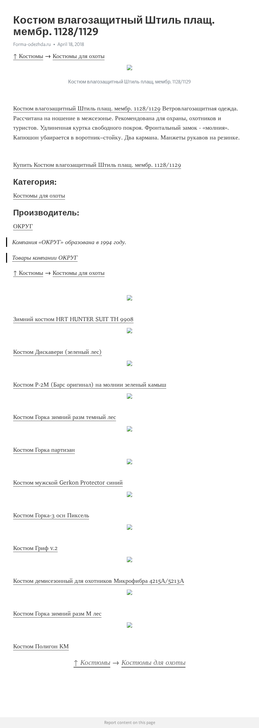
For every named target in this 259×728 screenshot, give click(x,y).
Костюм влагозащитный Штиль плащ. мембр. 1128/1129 (87, 108)
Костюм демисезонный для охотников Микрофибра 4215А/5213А (98, 580)
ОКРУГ (23, 226)
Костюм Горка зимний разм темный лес (64, 417)
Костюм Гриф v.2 (35, 548)
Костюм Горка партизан (44, 449)
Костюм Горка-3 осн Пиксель (51, 515)
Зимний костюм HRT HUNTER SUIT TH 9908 (73, 319)
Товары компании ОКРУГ (45, 257)
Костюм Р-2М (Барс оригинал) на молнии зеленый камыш (89, 384)
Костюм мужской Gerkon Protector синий (68, 482)
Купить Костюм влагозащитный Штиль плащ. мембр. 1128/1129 (97, 164)
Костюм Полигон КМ (41, 646)
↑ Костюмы (28, 56)
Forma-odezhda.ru (32, 44)
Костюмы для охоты (79, 56)
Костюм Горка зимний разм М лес (57, 613)
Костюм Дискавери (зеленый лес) (57, 352)
